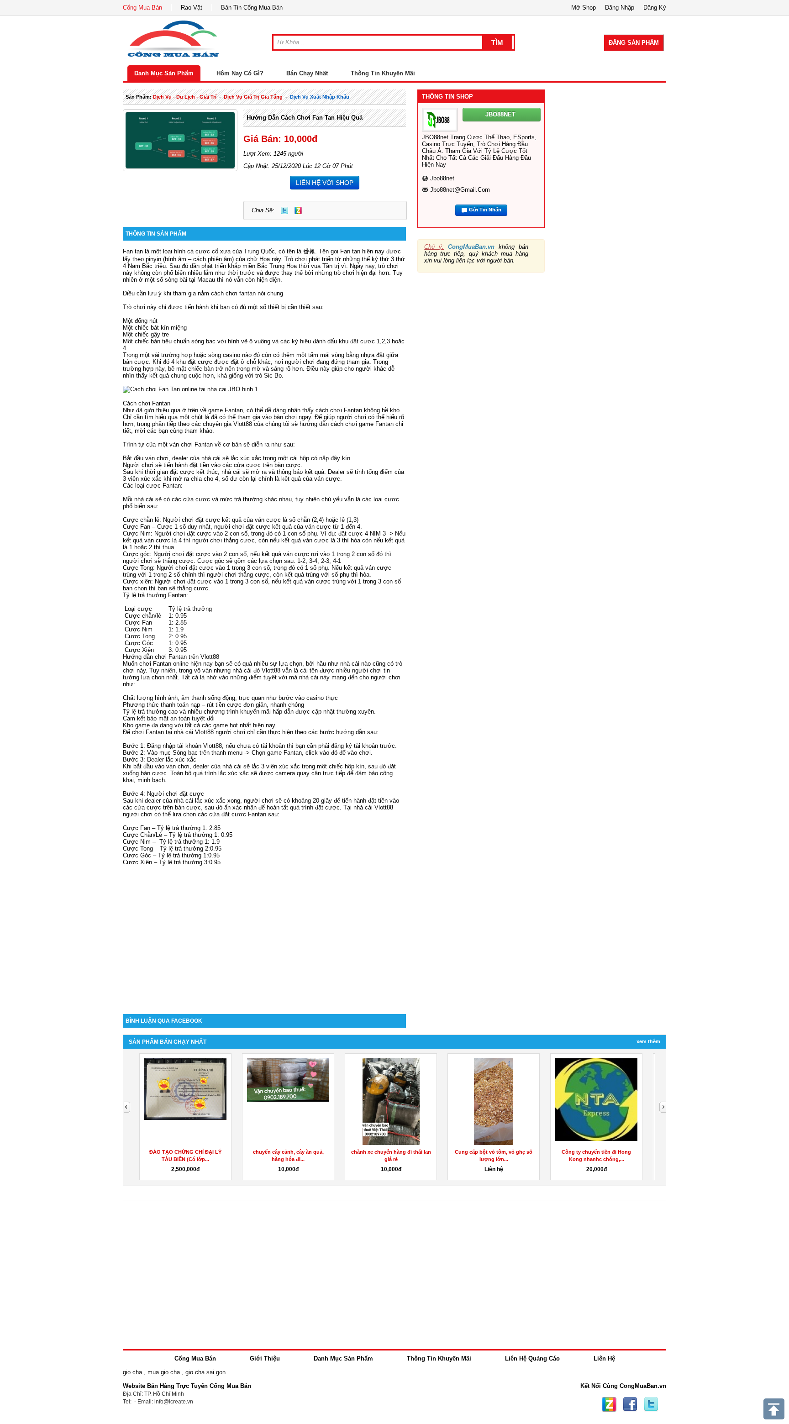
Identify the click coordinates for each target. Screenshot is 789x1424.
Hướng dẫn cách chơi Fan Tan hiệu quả (305, 117)
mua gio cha (163, 1372)
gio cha (132, 1372)
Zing (298, 210)
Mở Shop (583, 7)
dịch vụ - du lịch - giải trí (184, 97)
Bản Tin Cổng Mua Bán (252, 7)
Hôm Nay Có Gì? (239, 73)
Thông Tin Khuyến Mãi (383, 73)
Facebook (630, 1404)
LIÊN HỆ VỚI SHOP (324, 182)
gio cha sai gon (205, 1372)
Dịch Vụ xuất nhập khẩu (319, 97)
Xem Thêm (648, 1041)
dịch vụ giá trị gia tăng (253, 97)
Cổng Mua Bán (142, 7)
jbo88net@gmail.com (460, 189)
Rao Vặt (191, 7)
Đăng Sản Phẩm (634, 42)
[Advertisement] (264, 936)
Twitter (284, 210)
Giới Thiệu (265, 1358)
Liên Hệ (604, 1358)
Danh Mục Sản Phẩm (164, 73)
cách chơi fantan (233, 293)
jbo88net (442, 178)
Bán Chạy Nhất (307, 73)
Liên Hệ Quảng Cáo (532, 1358)
